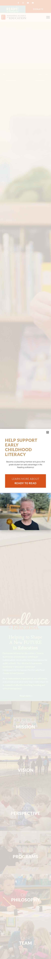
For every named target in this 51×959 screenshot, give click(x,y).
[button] (48, 432)
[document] (25, 479)
